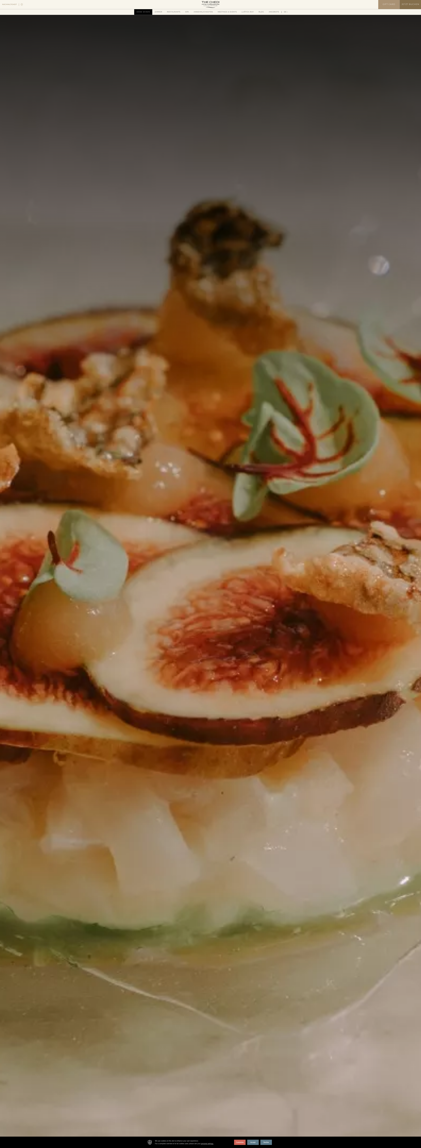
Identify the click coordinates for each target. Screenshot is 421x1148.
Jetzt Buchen (410, 4)
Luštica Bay (248, 12)
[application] (210, 1142)
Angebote (274, 12)
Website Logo (210, 4)
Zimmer (158, 12)
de (285, 12)
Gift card (389, 4)
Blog (261, 12)
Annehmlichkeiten (203, 12)
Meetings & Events (227, 12)
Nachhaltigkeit (9, 4)
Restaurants (173, 12)
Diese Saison (143, 12)
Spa (187, 12)
